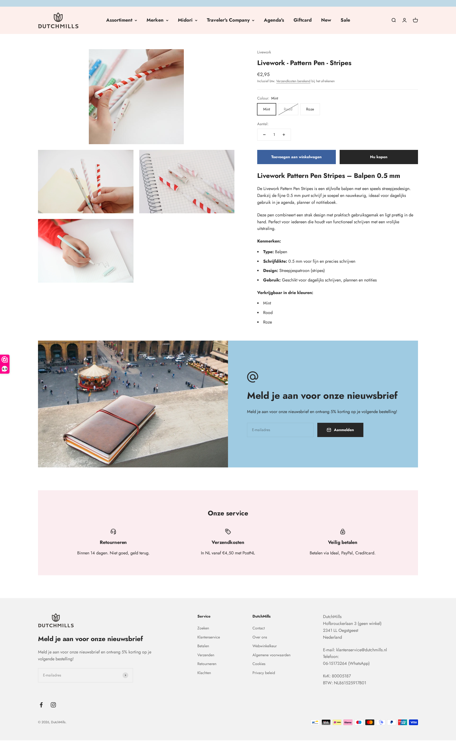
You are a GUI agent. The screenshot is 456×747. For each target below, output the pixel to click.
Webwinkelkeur (264, 646)
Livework (264, 52)
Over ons (259, 637)
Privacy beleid (263, 673)
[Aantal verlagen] (264, 134)
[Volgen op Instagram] (53, 705)
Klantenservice (208, 637)
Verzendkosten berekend (293, 81)
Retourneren (206, 663)
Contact (258, 628)
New (326, 20)
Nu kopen (378, 157)
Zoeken (203, 628)
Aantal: (263, 124)
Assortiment (119, 20)
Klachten (204, 673)
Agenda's (274, 20)
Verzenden (205, 655)
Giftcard (303, 20)
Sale (345, 20)
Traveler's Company (228, 20)
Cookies (258, 663)
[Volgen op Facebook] (41, 705)
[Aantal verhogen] (284, 134)
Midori (185, 20)
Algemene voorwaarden (271, 655)
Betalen (203, 646)
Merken (155, 20)
